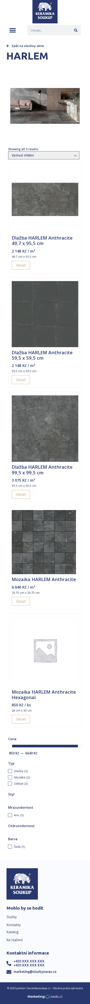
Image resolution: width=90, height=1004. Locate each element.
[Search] (76, 30)
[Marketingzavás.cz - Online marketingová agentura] (45, 998)
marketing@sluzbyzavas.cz (35, 972)
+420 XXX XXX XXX (29, 961)
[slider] (10, 746)
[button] (12, 30)
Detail (21, 265)
